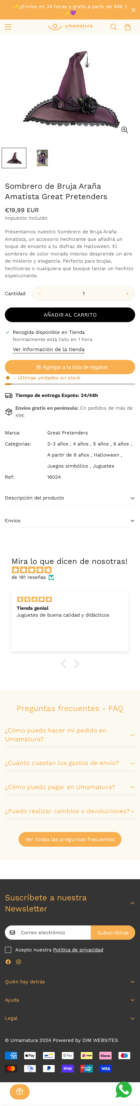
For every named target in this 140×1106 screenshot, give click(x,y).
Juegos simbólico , (69, 466)
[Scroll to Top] (128, 1071)
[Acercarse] (124, 129)
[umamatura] (70, 27)
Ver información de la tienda (49, 349)
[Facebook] (8, 961)
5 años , (102, 444)
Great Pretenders (67, 433)
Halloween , (108, 455)
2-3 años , (59, 444)
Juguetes (103, 466)
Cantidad (15, 293)
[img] (73, 570)
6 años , (122, 444)
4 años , (82, 444)
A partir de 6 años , (69, 455)
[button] (127, 27)
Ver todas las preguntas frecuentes (70, 839)
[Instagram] (18, 961)
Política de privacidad (78, 950)
